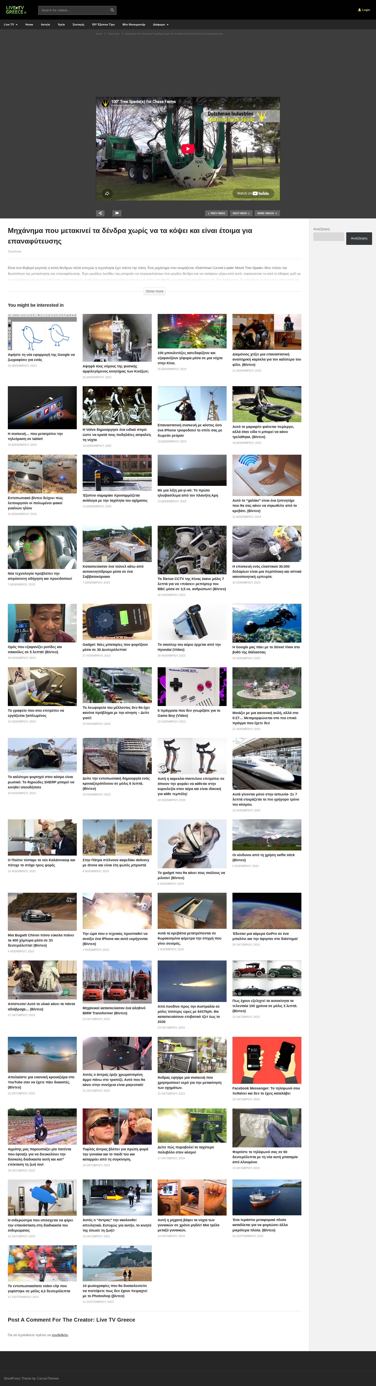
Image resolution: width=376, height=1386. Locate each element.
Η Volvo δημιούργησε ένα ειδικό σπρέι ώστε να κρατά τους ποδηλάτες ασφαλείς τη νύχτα (117, 435)
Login (366, 9)
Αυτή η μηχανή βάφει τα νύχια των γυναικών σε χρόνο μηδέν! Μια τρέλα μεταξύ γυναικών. (188, 1225)
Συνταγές (78, 24)
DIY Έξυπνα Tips (103, 24)
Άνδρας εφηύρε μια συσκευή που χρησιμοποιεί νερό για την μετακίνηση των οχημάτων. (189, 1083)
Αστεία (45, 24)
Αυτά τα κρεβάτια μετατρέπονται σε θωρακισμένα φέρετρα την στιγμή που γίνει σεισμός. (189, 938)
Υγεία (61, 24)
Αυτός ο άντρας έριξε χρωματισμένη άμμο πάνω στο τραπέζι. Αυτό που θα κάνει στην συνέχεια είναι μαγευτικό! (114, 1080)
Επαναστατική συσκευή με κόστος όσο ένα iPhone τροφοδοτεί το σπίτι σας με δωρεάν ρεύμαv (190, 430)
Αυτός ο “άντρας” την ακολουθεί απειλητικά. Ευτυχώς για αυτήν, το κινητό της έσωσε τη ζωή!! (117, 1225)
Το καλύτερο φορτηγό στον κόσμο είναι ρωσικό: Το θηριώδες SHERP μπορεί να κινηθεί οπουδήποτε (41, 782)
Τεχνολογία (14, 251)
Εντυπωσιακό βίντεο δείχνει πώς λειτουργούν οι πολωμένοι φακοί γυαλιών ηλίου (35, 503)
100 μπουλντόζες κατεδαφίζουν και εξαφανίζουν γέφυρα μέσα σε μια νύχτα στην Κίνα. (190, 358)
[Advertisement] (188, 67)
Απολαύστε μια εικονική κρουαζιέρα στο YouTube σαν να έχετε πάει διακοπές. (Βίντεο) (41, 1082)
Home (29, 24)
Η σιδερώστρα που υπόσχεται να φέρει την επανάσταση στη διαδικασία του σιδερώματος (40, 1225)
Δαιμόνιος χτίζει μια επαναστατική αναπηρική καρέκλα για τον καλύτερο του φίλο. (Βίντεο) (266, 359)
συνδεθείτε (60, 1335)
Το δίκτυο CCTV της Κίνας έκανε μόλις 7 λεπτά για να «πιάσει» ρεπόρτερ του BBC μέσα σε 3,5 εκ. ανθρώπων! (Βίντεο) (192, 584)
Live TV (9, 24)
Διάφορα (159, 24)
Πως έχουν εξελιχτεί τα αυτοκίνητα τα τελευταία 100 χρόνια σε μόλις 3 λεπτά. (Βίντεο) (264, 1006)
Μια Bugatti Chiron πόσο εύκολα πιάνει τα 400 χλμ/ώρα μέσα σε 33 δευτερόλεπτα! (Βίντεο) (41, 940)
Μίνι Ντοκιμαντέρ (134, 24)
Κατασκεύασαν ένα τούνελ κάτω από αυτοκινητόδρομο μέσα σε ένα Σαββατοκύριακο (113, 571)
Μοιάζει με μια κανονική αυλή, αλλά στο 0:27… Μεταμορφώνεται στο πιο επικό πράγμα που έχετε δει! (265, 718)
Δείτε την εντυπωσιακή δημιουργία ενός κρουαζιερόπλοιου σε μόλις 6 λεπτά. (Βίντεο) (116, 783)
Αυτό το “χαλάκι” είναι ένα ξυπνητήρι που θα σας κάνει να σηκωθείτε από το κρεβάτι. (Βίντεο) (264, 506)
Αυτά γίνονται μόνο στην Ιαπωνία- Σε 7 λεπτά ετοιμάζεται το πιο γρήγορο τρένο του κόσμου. (265, 799)
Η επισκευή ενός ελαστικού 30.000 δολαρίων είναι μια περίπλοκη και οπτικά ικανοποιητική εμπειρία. (266, 571)
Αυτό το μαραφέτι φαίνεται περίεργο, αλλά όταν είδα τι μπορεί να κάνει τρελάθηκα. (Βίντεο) (263, 432)
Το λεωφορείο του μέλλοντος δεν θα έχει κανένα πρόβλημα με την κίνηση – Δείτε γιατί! (116, 713)
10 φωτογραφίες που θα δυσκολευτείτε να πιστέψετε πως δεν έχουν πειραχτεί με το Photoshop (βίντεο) (115, 1291)
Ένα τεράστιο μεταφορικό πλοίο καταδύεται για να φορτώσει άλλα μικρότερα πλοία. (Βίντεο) (260, 1225)
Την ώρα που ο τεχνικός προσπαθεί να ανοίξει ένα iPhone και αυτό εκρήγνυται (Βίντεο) (115, 939)
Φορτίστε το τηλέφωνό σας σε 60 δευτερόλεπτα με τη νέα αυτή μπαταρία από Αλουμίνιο (265, 1157)
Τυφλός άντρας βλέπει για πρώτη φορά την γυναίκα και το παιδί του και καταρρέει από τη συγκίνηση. (115, 1154)
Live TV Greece (115, 1320)
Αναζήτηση (321, 229)
